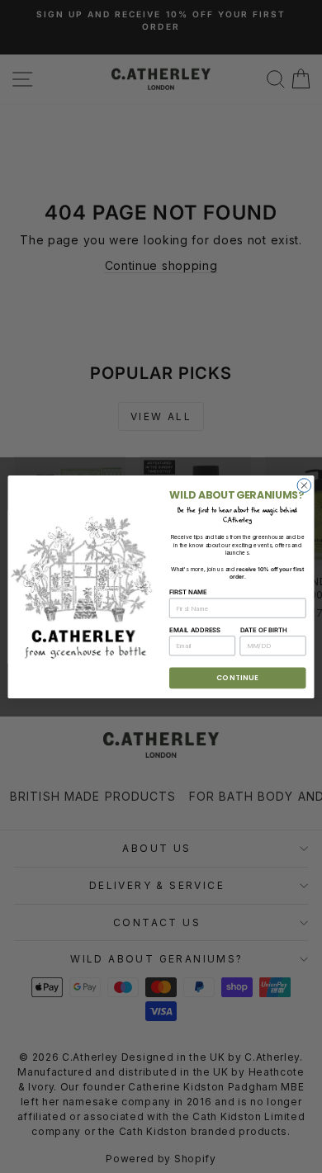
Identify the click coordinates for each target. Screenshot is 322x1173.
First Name (188, 592)
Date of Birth (263, 630)
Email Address (194, 630)
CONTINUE (237, 678)
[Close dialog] (304, 485)
